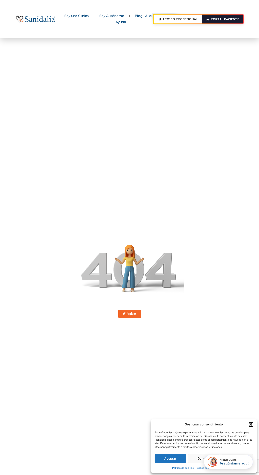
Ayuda (121, 22)
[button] (251, 424)
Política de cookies (183, 467)
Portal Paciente (225, 19)
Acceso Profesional (179, 19)
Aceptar (170, 458)
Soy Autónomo (111, 16)
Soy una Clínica (76, 16)
